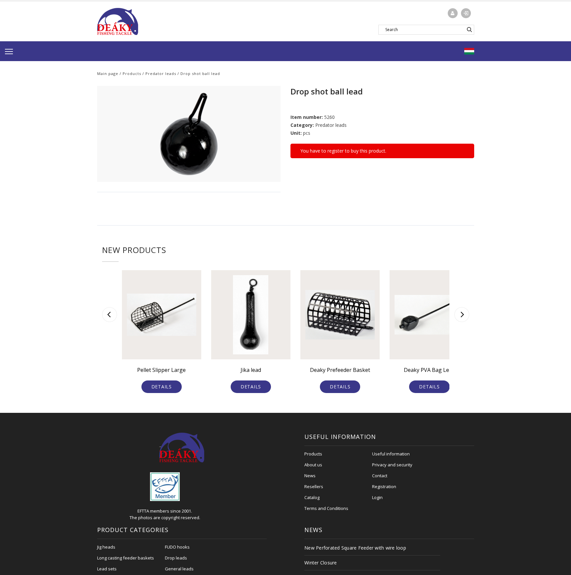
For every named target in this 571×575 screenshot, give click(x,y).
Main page (107, 73)
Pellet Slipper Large (161, 370)
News (310, 476)
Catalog (312, 497)
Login (377, 497)
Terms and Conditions (326, 508)
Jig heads (106, 547)
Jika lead (251, 370)
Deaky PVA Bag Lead (429, 370)
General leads (179, 569)
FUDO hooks (177, 547)
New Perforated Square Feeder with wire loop (355, 548)
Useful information (391, 454)
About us (313, 465)
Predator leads (160, 73)
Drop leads (176, 558)
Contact (379, 476)
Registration (384, 486)
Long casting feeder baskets (125, 558)
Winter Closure (320, 562)
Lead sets (107, 569)
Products (132, 73)
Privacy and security (392, 465)
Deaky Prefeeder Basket (340, 370)
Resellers (313, 486)
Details (161, 386)
